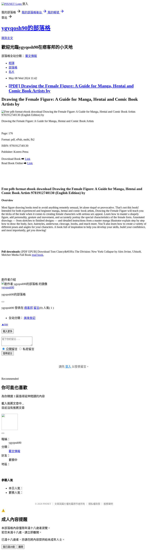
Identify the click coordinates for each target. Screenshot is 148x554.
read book (37, 254)
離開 (20, 547)
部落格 (13, 67)
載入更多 (7, 331)
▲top (4, 324)
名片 (11, 71)
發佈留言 (7, 353)
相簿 (11, 63)
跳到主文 (7, 38)
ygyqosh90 (7, 287)
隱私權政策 (94, 503)
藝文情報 (31, 55)
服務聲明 (108, 503)
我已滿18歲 (9, 547)
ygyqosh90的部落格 (26, 28)
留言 (36, 307)
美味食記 (29, 317)
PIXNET (47, 503)
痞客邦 (28, 307)
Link (27, 158)
